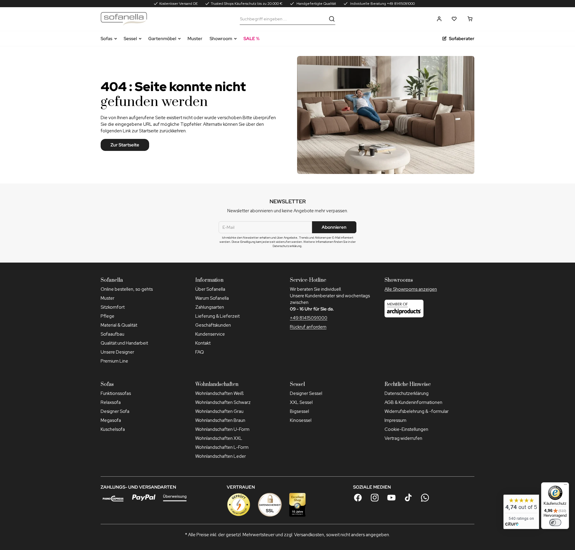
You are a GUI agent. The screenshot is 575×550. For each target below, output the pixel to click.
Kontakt (203, 343)
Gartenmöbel (162, 39)
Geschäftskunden (213, 325)
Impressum (395, 420)
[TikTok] (408, 497)
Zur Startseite (125, 145)
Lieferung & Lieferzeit (217, 316)
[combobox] (283, 19)
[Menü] (565, 486)
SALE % (251, 39)
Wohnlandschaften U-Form (222, 429)
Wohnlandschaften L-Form (222, 447)
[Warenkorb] (470, 18)
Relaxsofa (111, 402)
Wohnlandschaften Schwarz (223, 402)
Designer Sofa (115, 411)
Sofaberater (461, 39)
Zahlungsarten (209, 307)
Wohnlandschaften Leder (220, 456)
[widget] (521, 512)
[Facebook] (358, 497)
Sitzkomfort (113, 307)
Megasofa (111, 420)
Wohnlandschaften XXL (218, 438)
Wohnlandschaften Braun (220, 420)
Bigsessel (299, 411)
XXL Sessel (301, 402)
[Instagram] (374, 497)
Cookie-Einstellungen (406, 429)
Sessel (130, 39)
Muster (194, 39)
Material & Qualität (119, 325)
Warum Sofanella (212, 298)
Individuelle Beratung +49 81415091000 (382, 3)
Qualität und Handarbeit (124, 343)
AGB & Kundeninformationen (413, 402)
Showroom (221, 39)
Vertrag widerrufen (403, 438)
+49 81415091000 (308, 318)
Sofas (106, 39)
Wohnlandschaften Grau (219, 411)
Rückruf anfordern (308, 327)
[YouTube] (391, 497)
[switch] (555, 522)
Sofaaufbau (112, 334)
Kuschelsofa (113, 429)
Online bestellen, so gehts (127, 289)
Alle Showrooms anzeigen (411, 289)
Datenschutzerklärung (407, 393)
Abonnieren (334, 227)
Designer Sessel (306, 393)
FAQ (199, 352)
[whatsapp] (425, 497)
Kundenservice (210, 334)
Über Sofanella (210, 289)
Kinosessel (300, 420)
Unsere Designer (117, 352)
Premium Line (114, 361)
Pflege (107, 316)
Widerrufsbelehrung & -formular (417, 411)
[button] (439, 18)
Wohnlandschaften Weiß (219, 393)
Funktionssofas (116, 393)
